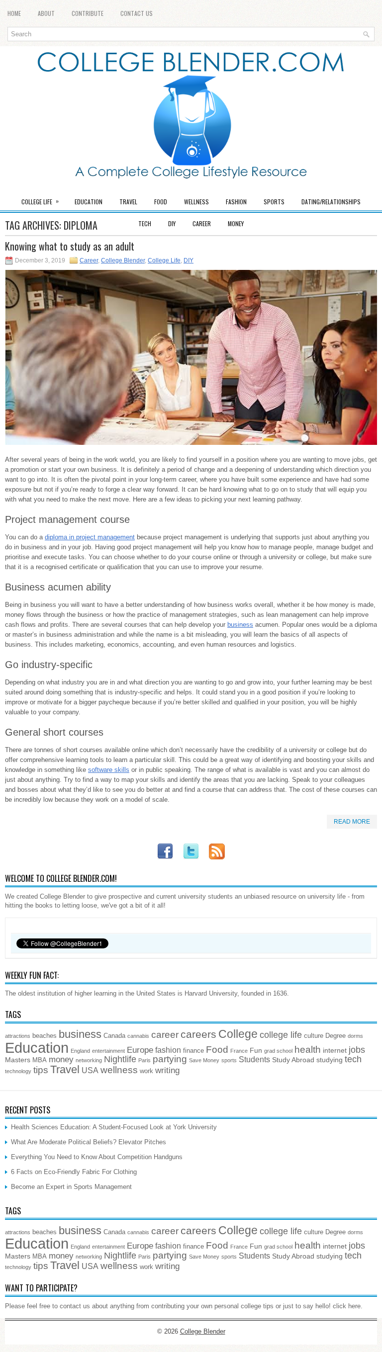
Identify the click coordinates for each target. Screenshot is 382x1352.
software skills (108, 769)
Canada (114, 1035)
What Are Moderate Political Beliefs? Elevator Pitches (88, 1142)
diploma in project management (90, 537)
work (146, 1071)
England (80, 1051)
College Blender (123, 260)
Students (254, 1059)
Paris (144, 1060)
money (61, 1059)
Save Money (204, 1060)
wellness (119, 1070)
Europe (140, 1050)
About (46, 13)
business (240, 624)
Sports (274, 201)
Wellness (196, 201)
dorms (355, 1036)
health (307, 1049)
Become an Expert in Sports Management (71, 1186)
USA (90, 1070)
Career (201, 223)
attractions (17, 1036)
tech (353, 1059)
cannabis (138, 1036)
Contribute (87, 13)
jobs (357, 1050)
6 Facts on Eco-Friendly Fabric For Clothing (74, 1172)
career (165, 1034)
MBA (39, 1060)
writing (167, 1070)
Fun (256, 1050)
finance (193, 1050)
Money (236, 223)
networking (89, 1060)
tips (40, 1069)
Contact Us (136, 13)
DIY (172, 223)
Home (14, 13)
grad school (278, 1051)
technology (18, 1071)
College (238, 1033)
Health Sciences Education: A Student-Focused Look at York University (114, 1127)
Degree (335, 1035)
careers (198, 1034)
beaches (44, 1035)
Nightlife (120, 1059)
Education (88, 201)
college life (281, 1035)
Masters (17, 1060)
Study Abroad (293, 1060)
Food (160, 201)
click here (347, 1306)
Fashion (236, 201)
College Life (40, 201)
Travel (128, 201)
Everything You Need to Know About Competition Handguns (97, 1157)
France (239, 1051)
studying (329, 1060)
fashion (168, 1050)
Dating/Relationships (331, 201)
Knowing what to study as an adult (69, 246)
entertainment (108, 1051)
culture (313, 1035)
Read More (352, 821)
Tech (144, 223)
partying (170, 1059)
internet (335, 1050)
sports (229, 1060)
